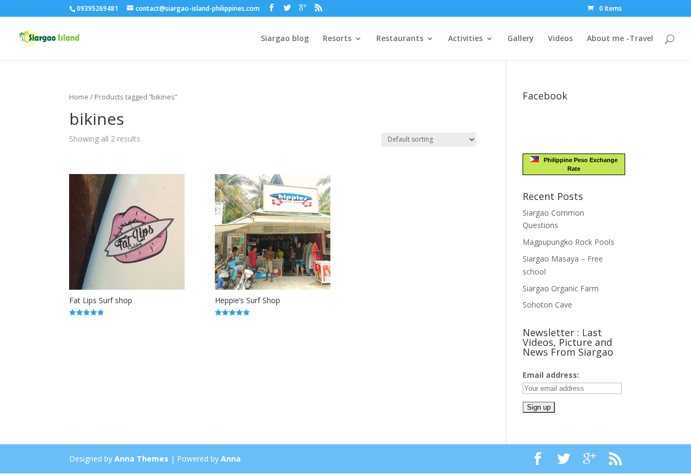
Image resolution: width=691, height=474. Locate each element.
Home (79, 97)
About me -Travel (620, 39)
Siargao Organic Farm (561, 288)
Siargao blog (285, 39)
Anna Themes (141, 458)
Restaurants (399, 39)
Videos (560, 39)
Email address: (551, 375)
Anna (231, 458)
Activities (465, 39)
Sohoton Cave (547, 304)
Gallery (520, 39)
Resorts (337, 39)
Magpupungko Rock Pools (568, 242)
